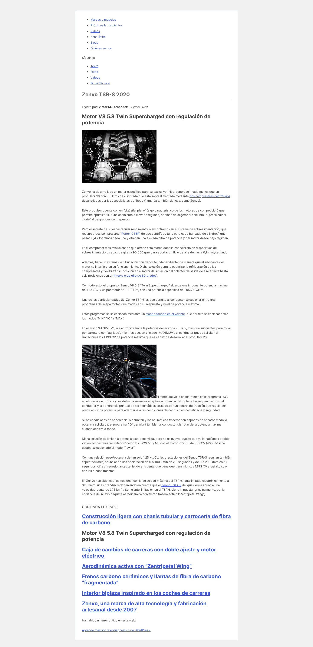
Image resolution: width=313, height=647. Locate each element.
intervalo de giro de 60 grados (135, 275)
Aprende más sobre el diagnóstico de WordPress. (116, 630)
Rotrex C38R (130, 233)
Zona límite (98, 37)
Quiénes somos (101, 48)
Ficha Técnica (100, 83)
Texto (94, 66)
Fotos (94, 71)
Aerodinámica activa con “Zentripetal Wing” (137, 566)
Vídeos (95, 31)
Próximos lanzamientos (106, 25)
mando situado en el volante (165, 314)
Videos (95, 77)
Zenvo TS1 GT (171, 485)
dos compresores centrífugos (210, 196)
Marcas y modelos (103, 19)
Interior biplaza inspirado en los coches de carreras (146, 593)
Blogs (94, 42)
